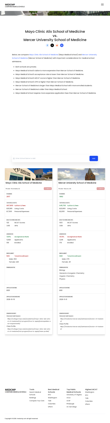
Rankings (32, 398)
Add (93, 158)
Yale (49, 401)
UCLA (68, 398)
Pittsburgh (70, 404)
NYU (49, 395)
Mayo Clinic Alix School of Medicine (43, 54)
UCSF (68, 401)
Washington (52, 398)
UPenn (50, 407)
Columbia (51, 404)
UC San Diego (72, 407)
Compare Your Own (36, 401)
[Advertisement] (55, 115)
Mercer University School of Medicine (77, 182)
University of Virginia (74, 395)
